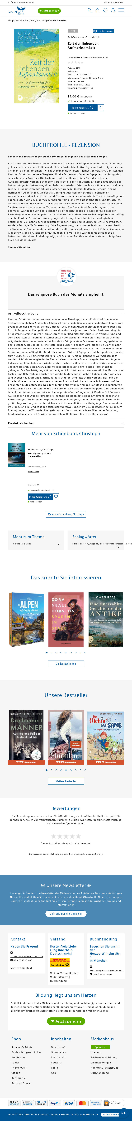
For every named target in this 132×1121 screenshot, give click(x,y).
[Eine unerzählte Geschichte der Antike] (105, 618)
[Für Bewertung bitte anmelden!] (76, 63)
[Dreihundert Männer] (26, 735)
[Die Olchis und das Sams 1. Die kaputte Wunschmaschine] (105, 735)
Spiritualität (58, 1057)
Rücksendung (58, 980)
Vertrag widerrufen (112, 1114)
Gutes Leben (58, 1052)
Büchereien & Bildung (104, 1057)
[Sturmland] (66, 735)
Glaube (15, 1072)
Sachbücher (18, 1057)
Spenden (100, 1047)
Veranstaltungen (101, 1062)
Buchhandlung (100, 1072)
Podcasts (56, 1062)
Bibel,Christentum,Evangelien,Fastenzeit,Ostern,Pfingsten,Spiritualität (95, 544)
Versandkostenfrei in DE (23, 2)
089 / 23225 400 (23, 960)
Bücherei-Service (21, 1083)
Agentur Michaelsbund (105, 1067)
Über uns (96, 1052)
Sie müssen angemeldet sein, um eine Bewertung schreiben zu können (66, 854)
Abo (53, 1072)
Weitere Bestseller (66, 781)
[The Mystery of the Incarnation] (16, 455)
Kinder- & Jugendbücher (26, 1052)
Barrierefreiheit (68, 1114)
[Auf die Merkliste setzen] (100, 107)
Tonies (15, 1062)
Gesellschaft (58, 1047)
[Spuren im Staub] (66, 618)
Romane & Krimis (21, 1047)
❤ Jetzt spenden (49, 10)
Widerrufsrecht (59, 977)
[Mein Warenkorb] (113, 10)
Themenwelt (19, 1067)
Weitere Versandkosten (64, 973)
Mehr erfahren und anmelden (66, 913)
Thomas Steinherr (19, 247)
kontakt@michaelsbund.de (26, 956)
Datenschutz (31, 1114)
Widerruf (85, 1114)
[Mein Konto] (97, 10)
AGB (95, 1114)
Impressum (15, 1114)
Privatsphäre (49, 1114)
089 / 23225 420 (102, 974)
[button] (46, 652)
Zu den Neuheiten (66, 664)
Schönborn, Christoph (84, 37)
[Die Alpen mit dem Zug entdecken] (26, 618)
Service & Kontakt (113, 2)
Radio (54, 1067)
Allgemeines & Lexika (22, 544)
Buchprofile (18, 1078)
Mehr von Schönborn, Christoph (66, 514)
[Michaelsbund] (17, 12)
